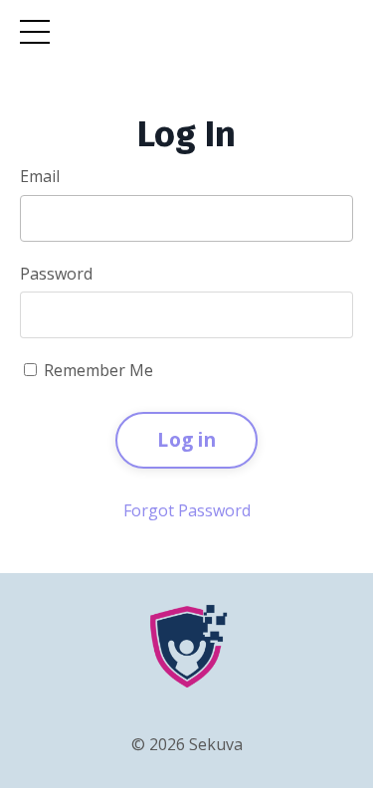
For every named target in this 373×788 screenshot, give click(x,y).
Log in (186, 439)
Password (56, 274)
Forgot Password (187, 510)
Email (40, 176)
